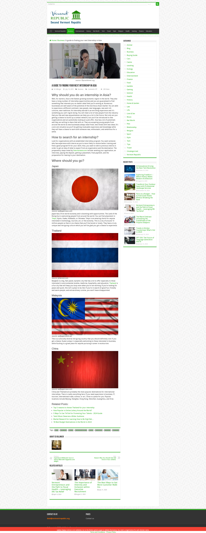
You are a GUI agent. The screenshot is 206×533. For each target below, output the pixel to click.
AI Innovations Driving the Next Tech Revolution (145, 167)
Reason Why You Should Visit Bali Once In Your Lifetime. (105, 458)
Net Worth (96, 31)
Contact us (90, 518)
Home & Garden (133, 103)
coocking (130, 66)
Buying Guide (132, 55)
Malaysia (107, 430)
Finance (141, 31)
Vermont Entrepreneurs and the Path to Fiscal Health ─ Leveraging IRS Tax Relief (61, 487)
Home (51, 31)
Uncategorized (132, 151)
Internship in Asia (81, 430)
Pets (128, 124)
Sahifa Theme (61, 530)
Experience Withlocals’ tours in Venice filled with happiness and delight (64, 459)
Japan (91, 430)
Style (114, 31)
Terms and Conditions (97, 532)
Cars (128, 59)
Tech (103, 31)
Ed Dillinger (57, 89)
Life (128, 110)
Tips (128, 144)
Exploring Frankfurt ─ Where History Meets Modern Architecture (144, 177)
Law (128, 107)
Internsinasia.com (80, 150)
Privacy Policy (111, 532)
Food (129, 83)
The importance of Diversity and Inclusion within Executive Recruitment (83, 487)
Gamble (130, 86)
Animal (129, 45)
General (130, 93)
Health (128, 31)
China (71, 430)
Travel (109, 31)
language (99, 430)
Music (129, 117)
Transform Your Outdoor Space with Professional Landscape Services (145, 186)
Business (70, 31)
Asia (56, 430)
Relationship (131, 127)
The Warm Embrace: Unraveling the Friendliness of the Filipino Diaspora (144, 220)
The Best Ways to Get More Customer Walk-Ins (107, 484)
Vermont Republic (60, 31)
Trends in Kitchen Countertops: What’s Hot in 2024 (145, 230)
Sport (129, 134)
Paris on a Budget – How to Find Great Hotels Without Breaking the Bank (145, 197)
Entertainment (80, 31)
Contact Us (51, 4)
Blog (128, 48)
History (88, 31)
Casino (129, 62)
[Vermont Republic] (66, 16)
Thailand (112, 283)
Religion (120, 31)
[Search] (157, 4)
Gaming (134, 31)
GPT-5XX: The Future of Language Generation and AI (145, 240)
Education (149, 31)
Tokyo (54, 218)
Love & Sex (131, 114)
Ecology (130, 69)
